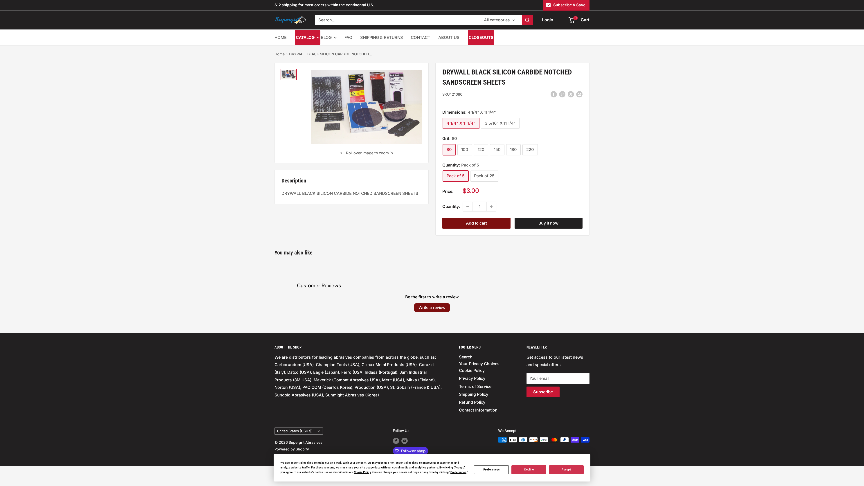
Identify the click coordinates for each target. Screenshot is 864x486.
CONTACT (420, 37)
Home (279, 54)
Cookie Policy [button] (362, 472)
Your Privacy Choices (479, 363)
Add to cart (476, 223)
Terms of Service (475, 386)
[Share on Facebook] (554, 94)
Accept (566, 469)
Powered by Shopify (291, 449)
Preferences (491, 469)
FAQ (348, 37)
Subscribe (543, 391)
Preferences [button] (458, 472)
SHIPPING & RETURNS (381, 37)
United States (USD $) (295, 431)
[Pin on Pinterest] (562, 94)
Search (465, 357)
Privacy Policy (472, 378)
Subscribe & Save (569, 5)
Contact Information (478, 410)
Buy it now (548, 223)
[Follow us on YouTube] (404, 440)
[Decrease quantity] (467, 206)
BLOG (326, 37)
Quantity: (451, 206)
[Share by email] (579, 94)
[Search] (527, 20)
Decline (529, 469)
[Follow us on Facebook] (396, 440)
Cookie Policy (472, 370)
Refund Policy (472, 402)
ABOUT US (448, 37)
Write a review (432, 307)
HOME (280, 37)
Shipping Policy (473, 394)
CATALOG (305, 37)
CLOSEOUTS (481, 37)
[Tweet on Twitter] (571, 94)
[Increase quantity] (491, 206)
